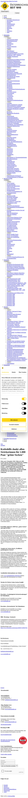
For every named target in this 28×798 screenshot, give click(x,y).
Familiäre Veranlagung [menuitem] (12, 56)
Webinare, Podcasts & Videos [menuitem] (14, 311)
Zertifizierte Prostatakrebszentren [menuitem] (15, 350)
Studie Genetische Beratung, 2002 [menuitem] (15, 285)
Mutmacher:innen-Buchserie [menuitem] (14, 314)
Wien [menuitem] (8, 252)
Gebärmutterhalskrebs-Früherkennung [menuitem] (16, 65)
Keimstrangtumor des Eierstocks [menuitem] (15, 120)
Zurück (9, 38)
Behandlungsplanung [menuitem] (12, 159)
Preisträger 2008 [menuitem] (11, 294)
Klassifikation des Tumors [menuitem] (13, 76)
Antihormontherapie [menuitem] (12, 165)
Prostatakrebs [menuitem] (10, 154)
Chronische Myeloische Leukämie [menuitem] (15, 109)
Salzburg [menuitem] (9, 247)
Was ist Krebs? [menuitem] (10, 51)
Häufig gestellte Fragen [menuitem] (12, 234)
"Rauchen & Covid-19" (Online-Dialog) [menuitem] (17, 336)
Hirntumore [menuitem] (10, 87)
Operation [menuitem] (9, 160)
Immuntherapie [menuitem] (10, 167)
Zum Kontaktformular (6, 734)
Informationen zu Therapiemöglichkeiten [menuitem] (17, 157)
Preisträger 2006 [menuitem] (11, 297)
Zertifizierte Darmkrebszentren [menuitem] (14, 355)
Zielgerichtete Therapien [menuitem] (13, 168)
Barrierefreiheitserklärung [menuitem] (10, 789)
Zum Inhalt (3, 1)
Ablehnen (14, 429)
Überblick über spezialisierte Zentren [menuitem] (16, 341)
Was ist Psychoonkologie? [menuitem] (13, 206)
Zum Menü (9, 1)
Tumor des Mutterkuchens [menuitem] (13, 126)
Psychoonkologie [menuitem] (11, 184)
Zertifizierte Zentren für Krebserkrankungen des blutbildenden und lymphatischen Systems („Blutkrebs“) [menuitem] (17, 358)
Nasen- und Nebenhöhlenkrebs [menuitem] (14, 141)
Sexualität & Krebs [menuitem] (11, 225)
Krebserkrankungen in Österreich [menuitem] (15, 177)
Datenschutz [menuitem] (7, 790)
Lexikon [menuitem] (9, 48)
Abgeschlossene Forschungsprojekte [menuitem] (16, 268)
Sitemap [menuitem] (6, 786)
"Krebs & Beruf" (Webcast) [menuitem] (13, 322)
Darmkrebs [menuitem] (9, 86)
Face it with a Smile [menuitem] (12, 198)
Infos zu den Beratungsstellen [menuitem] (14, 240)
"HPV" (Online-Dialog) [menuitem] (13, 338)
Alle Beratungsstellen (6, 724)
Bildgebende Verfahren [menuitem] (12, 72)
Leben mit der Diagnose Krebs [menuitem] (14, 217)
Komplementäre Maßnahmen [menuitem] (14, 171)
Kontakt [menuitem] (6, 785)
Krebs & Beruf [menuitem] (10, 230)
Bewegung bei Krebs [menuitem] (12, 224)
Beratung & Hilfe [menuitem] (8, 178)
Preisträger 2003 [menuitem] (11, 299)
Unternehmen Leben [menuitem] (12, 202)
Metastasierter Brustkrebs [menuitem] (13, 113)
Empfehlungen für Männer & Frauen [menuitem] (16, 59)
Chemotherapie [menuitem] (10, 163)
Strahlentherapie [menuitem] (11, 161)
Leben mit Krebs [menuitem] (11, 187)
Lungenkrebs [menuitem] (10, 96)
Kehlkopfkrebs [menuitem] (10, 139)
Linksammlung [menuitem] (10, 363)
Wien (8, 32)
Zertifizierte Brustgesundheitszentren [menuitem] (16, 346)
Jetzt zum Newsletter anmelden (8, 766)
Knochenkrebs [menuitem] (10, 93)
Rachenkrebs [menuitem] (10, 143)
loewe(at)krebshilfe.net (10, 709)
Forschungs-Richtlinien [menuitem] (12, 270)
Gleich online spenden (6, 754)
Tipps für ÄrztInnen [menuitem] (12, 214)
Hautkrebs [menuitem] (9, 90)
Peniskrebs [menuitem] (9, 153)
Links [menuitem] (8, 318)
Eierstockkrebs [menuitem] (10, 116)
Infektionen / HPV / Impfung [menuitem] (14, 55)
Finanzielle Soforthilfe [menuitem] (12, 197)
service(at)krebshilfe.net (10, 722)
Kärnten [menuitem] (9, 243)
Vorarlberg (9, 31)
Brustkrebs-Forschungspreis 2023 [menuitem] (15, 265)
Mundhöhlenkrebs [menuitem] (11, 140)
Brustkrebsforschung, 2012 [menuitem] (13, 280)
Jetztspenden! (3, 444)
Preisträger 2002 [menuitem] (11, 301)
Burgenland (10, 21)
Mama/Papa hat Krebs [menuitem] (12, 228)
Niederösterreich (11, 24)
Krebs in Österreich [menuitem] (11, 46)
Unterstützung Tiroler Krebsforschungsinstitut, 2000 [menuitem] (14, 287)
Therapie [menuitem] (9, 45)
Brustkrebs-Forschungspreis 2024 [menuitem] (15, 264)
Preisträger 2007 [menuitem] (11, 295)
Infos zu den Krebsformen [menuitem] (13, 80)
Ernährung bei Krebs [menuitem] (12, 223)
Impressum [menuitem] (6, 788)
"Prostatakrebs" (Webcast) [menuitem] (13, 325)
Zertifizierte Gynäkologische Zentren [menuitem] (16, 345)
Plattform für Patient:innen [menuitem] (13, 186)
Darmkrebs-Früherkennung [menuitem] (13, 63)
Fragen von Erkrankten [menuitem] (12, 235)
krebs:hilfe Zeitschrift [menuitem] (12, 317)
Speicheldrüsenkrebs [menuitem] (12, 146)
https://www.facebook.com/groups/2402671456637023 (14, 627)
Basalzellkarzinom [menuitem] (11, 131)
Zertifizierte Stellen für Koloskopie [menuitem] (15, 353)
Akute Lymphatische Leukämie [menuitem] (14, 104)
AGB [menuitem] (5, 792)
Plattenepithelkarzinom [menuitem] (12, 134)
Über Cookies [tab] (22, 372)
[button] (5, 11)
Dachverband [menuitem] (10, 254)
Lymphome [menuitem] (9, 97)
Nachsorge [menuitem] (9, 220)
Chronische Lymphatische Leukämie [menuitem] (16, 107)
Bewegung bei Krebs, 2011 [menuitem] (13, 281)
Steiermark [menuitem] (9, 248)
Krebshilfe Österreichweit (13, 20)
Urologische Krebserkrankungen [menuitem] (15, 100)
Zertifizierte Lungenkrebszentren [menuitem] (15, 352)
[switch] (24, 403)
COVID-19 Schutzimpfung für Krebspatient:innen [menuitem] (14, 192)
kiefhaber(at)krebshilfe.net (7, 651)
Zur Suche (14, 1)
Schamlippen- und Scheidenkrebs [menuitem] (15, 124)
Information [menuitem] (6, 35)
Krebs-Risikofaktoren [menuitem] (12, 52)
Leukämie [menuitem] (9, 82)
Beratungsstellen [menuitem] (11, 190)
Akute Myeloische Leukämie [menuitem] (14, 106)
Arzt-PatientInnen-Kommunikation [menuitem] (15, 207)
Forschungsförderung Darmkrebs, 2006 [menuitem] (16, 283)
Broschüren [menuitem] (10, 312)
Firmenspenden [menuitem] (10, 433)
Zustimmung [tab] (5, 372)
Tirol (8, 29)
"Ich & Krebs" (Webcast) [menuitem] (13, 324)
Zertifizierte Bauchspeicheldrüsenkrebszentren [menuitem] (15, 348)
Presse (5, 17)
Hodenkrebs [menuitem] (10, 150)
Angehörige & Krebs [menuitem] (12, 227)
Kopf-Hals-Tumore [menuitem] (11, 92)
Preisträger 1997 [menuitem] (11, 305)
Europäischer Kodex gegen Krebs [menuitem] (15, 53)
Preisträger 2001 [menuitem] (11, 302)
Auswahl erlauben (14, 424)
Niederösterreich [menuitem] (11, 244)
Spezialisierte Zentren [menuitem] (12, 315)
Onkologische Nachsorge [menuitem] (13, 170)
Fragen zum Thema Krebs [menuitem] (13, 188)
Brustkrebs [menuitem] (9, 85)
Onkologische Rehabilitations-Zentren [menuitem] (16, 360)
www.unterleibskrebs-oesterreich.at (12, 575)
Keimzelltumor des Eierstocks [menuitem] (14, 121)
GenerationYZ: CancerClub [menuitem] (14, 201)
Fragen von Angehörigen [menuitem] (13, 237)
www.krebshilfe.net (5, 601)
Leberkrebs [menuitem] (9, 94)
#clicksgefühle (11, 796)
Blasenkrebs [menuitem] (10, 149)
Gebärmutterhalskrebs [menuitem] (12, 117)
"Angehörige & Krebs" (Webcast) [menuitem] (15, 321)
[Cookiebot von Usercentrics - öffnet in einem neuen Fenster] (19, 368)
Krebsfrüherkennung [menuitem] (12, 41)
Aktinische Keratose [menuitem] (12, 130)
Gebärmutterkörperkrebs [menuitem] (13, 119)
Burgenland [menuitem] (10, 241)
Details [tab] (14, 372)
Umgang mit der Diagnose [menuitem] (13, 221)
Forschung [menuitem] (6, 259)
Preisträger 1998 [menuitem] (11, 304)
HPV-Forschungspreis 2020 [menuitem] (14, 278)
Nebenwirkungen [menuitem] (11, 164)
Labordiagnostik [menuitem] (11, 71)
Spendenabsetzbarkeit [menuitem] (12, 436)
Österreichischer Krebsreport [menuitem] (14, 175)
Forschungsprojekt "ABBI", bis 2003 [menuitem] (16, 284)
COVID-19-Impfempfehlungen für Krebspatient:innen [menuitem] (15, 257)
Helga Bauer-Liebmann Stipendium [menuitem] (15, 267)
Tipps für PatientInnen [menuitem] (12, 213)
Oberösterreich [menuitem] (10, 245)
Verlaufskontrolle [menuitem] (11, 77)
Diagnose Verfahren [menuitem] (12, 69)
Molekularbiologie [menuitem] (11, 75)
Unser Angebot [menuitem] (10, 183)
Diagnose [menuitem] (9, 42)
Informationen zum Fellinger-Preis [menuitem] (15, 293)
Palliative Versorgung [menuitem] (12, 231)
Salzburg (9, 26)
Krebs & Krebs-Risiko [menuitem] (12, 39)
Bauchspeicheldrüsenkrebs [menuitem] (13, 83)
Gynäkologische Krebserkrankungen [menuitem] (16, 89)
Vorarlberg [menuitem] (9, 251)
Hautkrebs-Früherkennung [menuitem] (13, 66)
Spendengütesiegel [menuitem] (11, 434)
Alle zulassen (14, 420)
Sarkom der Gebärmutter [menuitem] (13, 123)
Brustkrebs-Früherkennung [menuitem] (13, 61)
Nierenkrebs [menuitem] (10, 151)
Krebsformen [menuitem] (10, 43)
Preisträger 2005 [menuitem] (11, 298)
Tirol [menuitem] (8, 249)
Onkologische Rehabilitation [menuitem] (14, 218)
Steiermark (9, 28)
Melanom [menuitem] (9, 133)
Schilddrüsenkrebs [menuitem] (11, 144)
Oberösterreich (10, 25)
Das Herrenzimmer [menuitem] (11, 200)
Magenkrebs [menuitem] (10, 99)
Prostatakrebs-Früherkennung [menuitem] (14, 62)
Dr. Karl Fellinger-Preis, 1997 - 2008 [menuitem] (16, 290)
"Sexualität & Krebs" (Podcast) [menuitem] (14, 335)
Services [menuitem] (6, 306)
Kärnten (9, 22)
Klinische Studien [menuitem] (11, 172)
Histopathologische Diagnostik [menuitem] (14, 73)
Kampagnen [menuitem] (7, 365)
